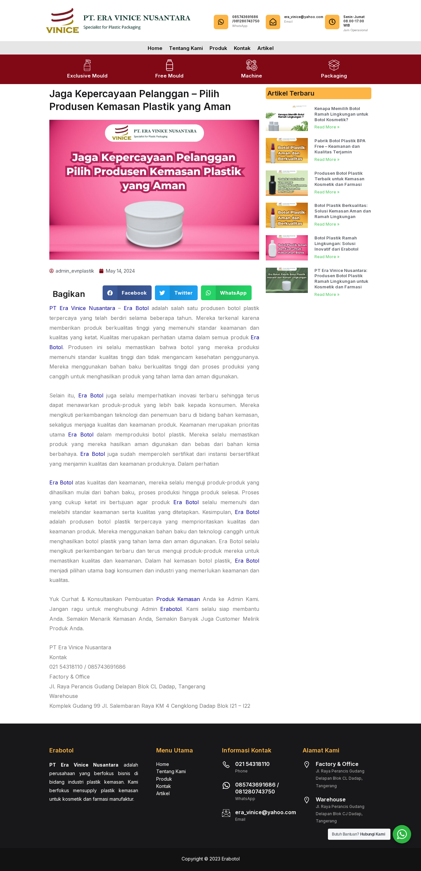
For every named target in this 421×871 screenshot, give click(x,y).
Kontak (242, 48)
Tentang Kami (186, 48)
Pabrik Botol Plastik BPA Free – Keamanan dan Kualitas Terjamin (339, 146)
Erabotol (171, 609)
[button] (127, 292)
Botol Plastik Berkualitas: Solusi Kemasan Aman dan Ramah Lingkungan (342, 211)
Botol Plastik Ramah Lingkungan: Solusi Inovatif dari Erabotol (336, 243)
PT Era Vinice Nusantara (82, 308)
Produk (218, 48)
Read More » (326, 126)
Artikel (265, 48)
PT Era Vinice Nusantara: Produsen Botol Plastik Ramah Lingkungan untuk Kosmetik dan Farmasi (341, 279)
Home (155, 48)
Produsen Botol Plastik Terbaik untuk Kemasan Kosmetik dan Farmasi (339, 178)
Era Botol (136, 308)
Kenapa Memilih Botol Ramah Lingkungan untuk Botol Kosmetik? (341, 114)
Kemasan (188, 599)
